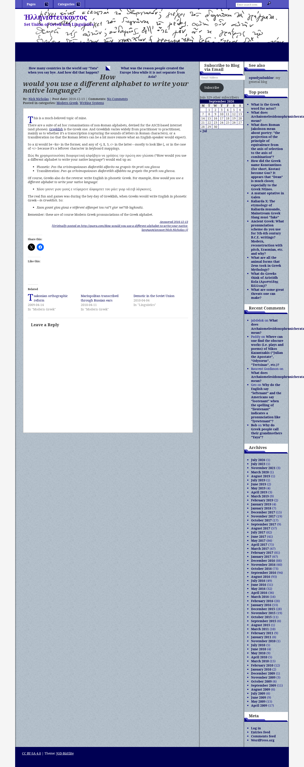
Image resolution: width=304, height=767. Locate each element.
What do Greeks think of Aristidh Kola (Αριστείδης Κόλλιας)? (264, 279)
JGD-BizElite (65, 753)
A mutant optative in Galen (267, 195)
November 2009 (263, 677)
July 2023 (258, 464)
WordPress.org (262, 740)
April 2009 (259, 705)
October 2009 (261, 681)
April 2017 (259, 544)
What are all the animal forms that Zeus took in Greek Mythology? (266, 263)
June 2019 (258, 484)
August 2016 (260, 576)
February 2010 (262, 665)
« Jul (203, 131)
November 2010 (263, 641)
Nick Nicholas (38, 99)
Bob (254, 425)
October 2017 (261, 520)
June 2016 (258, 584)
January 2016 (261, 605)
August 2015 (260, 625)
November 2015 (263, 613)
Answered (174, 222)
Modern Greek (67, 103)
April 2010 (259, 657)
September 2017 (263, 524)
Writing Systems (92, 103)
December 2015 (263, 609)
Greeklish (56, 129)
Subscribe (211, 87)
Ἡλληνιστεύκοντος (55, 17)
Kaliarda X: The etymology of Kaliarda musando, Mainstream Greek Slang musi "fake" (266, 209)
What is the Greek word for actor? (265, 106)
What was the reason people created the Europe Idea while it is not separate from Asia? (152, 72)
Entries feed (260, 732)
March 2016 (260, 597)
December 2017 (263, 512)
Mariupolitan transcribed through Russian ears (100, 298)
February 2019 (262, 500)
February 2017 (262, 552)
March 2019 (260, 496)
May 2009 (258, 701)
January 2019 (261, 504)
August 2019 (260, 476)
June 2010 (258, 649)
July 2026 (258, 460)
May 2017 (258, 540)
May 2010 (258, 653)
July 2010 (258, 645)
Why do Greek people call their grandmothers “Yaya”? (266, 431)
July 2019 (258, 480)
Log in (256, 728)
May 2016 (258, 589)
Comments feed (263, 736)
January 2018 (261, 508)
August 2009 (260, 689)
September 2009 (263, 685)
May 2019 (258, 488)
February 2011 (262, 633)
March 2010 (260, 661)
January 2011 (261, 637)
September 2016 (263, 572)
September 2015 (263, 621)
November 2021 (263, 468)
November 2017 (263, 516)
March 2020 (260, 472)
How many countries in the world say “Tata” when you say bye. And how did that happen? (63, 70)
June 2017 (258, 536)
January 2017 (261, 556)
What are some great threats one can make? (267, 293)
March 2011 (260, 629)
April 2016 (259, 593)
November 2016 (263, 564)
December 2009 (263, 673)
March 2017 (260, 548)
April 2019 (259, 492)
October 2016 (261, 568)
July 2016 (258, 580)
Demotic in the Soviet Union (154, 296)
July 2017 (258, 532)
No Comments (117, 99)
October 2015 (261, 617)
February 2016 (262, 601)
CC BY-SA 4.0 (31, 753)
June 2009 (258, 697)
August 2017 (260, 528)
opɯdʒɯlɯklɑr (261, 78)
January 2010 (261, 669)
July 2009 (258, 693)
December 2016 (263, 560)
